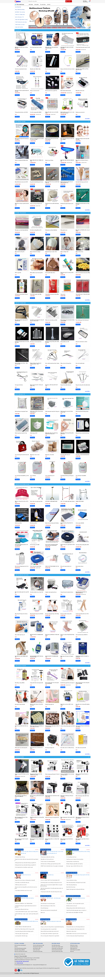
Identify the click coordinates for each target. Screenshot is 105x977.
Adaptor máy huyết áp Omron (51, 592)
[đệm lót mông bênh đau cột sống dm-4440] (22, 39)
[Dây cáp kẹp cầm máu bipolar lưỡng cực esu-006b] (67, 312)
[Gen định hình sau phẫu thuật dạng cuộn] (52, 195)
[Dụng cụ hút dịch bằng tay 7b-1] (52, 558)
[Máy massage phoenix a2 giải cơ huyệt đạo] (83, 766)
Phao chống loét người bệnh (35, 566)
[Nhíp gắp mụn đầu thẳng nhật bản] (22, 222)
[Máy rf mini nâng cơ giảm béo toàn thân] (22, 195)
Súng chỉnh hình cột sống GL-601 (36, 682)
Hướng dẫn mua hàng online (57, 948)
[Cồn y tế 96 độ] (37, 467)
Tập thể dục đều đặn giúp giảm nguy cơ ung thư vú (76, 910)
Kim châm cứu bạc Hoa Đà (81, 747)
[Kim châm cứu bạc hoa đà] (83, 739)
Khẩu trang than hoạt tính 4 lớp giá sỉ (52, 411)
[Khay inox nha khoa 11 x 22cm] (83, 333)
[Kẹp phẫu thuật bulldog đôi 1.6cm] (37, 174)
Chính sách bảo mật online (57, 949)
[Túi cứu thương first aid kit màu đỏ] (22, 446)
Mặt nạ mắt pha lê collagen (35, 251)
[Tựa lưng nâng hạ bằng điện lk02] (83, 536)
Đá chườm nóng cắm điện (20, 704)
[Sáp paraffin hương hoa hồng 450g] (52, 286)
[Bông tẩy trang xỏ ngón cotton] (52, 243)
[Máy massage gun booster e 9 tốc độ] (52, 766)
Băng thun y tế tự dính (49, 454)
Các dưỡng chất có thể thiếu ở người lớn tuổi (49, 933)
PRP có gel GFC (18, 272)
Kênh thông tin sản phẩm (75, 949)
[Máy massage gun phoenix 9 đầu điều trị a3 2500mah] (22, 809)
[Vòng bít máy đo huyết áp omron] (67, 584)
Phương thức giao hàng (37, 951)
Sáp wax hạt (63, 294)
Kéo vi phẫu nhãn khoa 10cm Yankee (52, 363)
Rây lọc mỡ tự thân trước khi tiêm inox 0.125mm (51, 139)
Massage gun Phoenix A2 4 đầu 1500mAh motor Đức (36, 774)
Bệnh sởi (74, 921)
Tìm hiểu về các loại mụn (26, 874)
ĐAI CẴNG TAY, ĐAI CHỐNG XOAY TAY (21, 656)
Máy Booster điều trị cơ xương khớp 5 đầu (37, 817)
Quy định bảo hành (74, 946)
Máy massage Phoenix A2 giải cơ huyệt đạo (82, 774)
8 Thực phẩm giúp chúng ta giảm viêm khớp (80, 874)
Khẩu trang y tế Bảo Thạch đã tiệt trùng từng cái (36, 412)
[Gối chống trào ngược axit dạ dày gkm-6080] (67, 39)
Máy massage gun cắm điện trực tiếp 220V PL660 (52, 796)
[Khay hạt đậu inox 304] (67, 333)
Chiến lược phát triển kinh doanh (21, 951)
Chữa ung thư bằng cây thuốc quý (21, 909)
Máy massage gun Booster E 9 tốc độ (52, 774)
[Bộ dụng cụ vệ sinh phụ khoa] (37, 333)
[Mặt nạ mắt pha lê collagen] (37, 243)
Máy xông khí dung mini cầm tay (21, 613)
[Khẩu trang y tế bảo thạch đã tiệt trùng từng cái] (37, 403)
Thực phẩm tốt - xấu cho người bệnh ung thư (75, 903)
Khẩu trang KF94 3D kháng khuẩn (82, 411)
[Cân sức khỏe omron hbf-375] (83, 626)
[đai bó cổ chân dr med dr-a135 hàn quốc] (67, 626)
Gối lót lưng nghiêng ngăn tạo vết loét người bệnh (21, 545)
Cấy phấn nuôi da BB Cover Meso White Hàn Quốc (82, 69)
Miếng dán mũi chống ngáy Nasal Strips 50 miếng (51, 47)
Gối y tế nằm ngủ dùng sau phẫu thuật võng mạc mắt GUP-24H (51, 545)
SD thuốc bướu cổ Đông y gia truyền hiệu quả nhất (50, 863)
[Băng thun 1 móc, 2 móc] (37, 446)
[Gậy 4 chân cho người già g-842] (37, 493)
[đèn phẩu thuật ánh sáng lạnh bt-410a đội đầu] (22, 312)
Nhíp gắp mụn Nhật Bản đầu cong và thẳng (83, 230)
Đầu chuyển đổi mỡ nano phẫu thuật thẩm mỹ (52, 182)
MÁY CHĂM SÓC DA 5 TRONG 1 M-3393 (36, 160)
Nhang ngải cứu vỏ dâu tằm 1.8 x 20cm (36, 748)
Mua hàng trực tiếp (36, 948)
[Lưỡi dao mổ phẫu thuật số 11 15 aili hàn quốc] (22, 333)
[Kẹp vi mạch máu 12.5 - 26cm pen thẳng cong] (37, 377)
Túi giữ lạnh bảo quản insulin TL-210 (83, 47)
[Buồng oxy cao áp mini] (83, 104)
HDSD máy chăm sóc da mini (20, 884)
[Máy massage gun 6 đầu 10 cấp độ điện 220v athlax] (22, 831)
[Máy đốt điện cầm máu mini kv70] (22, 174)
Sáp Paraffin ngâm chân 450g (35, 294)
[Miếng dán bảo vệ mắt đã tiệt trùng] (83, 425)
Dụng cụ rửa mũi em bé (34, 90)
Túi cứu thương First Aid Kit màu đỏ (22, 454)
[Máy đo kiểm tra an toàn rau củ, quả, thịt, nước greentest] (67, 104)
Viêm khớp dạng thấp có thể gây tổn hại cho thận (76, 882)
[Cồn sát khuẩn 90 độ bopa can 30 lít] (22, 467)
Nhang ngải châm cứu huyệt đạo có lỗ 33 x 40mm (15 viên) (37, 726)
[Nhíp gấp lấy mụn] (67, 222)
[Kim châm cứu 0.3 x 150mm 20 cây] (67, 739)
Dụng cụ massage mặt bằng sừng (21, 160)
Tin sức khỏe (43, 4)
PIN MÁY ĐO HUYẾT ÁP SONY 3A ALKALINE (82, 656)
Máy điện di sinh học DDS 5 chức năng (67, 704)
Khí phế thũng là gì (44, 908)
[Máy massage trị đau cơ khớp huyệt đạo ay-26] (37, 831)
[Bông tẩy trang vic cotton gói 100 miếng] (67, 264)
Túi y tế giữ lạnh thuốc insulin (36, 47)
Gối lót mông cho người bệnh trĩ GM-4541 (68, 545)
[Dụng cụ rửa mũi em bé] (37, 82)
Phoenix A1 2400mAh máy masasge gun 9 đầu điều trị (67, 774)
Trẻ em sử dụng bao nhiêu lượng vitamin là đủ (75, 929)
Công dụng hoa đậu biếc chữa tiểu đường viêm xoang (51, 891)
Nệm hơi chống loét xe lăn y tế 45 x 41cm (21, 501)
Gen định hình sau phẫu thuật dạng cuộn (52, 204)
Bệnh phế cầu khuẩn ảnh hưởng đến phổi (49, 910)
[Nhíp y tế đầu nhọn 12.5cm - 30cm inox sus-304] (22, 355)
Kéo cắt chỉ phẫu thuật (80, 363)
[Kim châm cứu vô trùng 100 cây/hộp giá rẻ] (83, 696)
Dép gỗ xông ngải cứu (49, 704)
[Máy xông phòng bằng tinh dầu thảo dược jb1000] (67, 130)
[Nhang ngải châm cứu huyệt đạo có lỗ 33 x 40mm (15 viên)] (37, 718)
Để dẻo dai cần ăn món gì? (72, 905)
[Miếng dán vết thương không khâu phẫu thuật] (67, 425)
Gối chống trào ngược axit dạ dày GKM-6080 (67, 47)
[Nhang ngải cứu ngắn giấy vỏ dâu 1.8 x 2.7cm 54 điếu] (52, 718)
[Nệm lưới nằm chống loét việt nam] (52, 515)
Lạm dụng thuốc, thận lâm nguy (21, 935)
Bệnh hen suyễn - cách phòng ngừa (54, 898)
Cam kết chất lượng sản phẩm (20, 948)
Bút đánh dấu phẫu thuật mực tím (67, 203)
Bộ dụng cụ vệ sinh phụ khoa (35, 341)
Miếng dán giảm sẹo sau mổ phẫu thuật (51, 112)
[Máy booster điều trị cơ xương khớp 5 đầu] (37, 809)
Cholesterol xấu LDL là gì (20, 856)
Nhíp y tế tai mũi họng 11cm (66, 363)
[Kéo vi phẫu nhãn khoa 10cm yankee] (52, 355)
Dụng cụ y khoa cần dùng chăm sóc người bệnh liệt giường (52, 926)
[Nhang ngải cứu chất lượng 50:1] (22, 739)
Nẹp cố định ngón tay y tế (20, 634)
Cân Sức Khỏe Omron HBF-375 (81, 634)
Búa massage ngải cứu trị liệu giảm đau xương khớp (52, 683)
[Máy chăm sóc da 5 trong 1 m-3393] (37, 152)
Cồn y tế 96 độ (33, 475)
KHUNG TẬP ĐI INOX (80, 501)
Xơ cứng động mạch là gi (71, 856)
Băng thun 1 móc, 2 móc (34, 454)
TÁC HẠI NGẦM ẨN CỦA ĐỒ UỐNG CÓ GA (29, 921)
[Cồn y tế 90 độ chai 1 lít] (52, 467)
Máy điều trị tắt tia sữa (80, 90)
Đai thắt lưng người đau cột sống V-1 (68, 682)
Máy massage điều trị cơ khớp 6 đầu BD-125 (52, 839)
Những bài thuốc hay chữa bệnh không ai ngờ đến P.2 (25, 862)
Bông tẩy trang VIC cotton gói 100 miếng (67, 273)
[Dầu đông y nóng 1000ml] (22, 674)
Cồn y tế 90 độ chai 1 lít (49, 475)
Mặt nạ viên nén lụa (79, 251)
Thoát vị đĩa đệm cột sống (72, 880)
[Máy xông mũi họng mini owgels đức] (67, 648)
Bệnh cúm (43, 912)
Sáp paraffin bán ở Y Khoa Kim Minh (83, 294)
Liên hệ (48, 4)
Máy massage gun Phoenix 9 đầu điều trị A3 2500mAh (21, 817)
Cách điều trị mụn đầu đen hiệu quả (22, 882)
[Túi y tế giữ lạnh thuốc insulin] (37, 39)
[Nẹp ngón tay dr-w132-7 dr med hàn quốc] (52, 626)
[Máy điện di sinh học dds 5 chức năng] (67, 696)
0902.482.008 (26, 961)
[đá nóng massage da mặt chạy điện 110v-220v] (83, 130)
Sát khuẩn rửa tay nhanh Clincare (21, 294)
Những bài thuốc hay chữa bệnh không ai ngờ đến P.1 (25, 864)
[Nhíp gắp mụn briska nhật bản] (52, 222)
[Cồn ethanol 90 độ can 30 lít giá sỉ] (67, 467)
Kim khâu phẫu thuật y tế (65, 454)
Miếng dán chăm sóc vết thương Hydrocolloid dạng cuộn (51, 433)
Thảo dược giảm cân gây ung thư (21, 933)
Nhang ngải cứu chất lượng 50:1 (21, 747)
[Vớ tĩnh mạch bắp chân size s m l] (83, 605)
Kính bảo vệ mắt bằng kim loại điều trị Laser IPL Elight (37, 139)
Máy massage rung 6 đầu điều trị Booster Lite (67, 839)
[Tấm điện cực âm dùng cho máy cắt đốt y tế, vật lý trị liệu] (37, 312)
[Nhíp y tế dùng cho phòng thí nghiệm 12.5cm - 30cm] (37, 355)
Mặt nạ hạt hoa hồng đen (19, 251)
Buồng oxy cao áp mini (80, 112)
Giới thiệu (31, 4)
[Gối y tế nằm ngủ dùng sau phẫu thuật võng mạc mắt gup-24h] (52, 536)
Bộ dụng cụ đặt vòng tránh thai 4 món (51, 385)
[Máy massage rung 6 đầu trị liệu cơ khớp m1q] (83, 831)
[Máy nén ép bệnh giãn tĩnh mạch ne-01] (22, 584)
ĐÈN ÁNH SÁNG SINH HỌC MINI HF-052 (67, 160)
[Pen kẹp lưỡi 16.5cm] (22, 377)
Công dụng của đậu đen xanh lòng (47, 856)
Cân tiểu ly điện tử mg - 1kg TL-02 (36, 592)
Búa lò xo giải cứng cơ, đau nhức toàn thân (36, 704)
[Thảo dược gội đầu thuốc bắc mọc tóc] (22, 718)
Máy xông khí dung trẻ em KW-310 (36, 613)
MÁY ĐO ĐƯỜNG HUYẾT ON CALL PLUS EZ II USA (36, 656)
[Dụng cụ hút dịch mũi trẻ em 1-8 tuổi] (67, 61)
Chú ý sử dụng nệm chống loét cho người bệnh (50, 935)
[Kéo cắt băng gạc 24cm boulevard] (83, 312)
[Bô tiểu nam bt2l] (22, 515)
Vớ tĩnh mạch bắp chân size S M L (82, 613)
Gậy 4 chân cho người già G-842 (36, 501)
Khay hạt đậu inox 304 (65, 341)
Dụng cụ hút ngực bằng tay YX (36, 203)
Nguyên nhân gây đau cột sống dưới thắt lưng (75, 889)
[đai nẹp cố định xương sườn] (67, 605)
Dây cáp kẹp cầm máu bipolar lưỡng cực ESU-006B (67, 320)
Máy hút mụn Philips (49, 160)
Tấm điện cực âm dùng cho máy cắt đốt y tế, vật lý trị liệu (37, 320)
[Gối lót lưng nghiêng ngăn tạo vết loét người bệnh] (22, 536)
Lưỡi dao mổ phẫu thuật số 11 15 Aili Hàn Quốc (22, 342)
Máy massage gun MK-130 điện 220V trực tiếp (37, 796)
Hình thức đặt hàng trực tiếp (38, 945)
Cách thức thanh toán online (57, 951)
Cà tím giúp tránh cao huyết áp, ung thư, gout (24, 867)
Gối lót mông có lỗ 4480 (34, 544)
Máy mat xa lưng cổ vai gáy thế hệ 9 (52, 817)
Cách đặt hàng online (56, 945)
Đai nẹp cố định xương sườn (66, 613)
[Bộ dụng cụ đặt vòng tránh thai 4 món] (52, 377)
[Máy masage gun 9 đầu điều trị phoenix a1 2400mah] (22, 787)
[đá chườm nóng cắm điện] (22, 696)
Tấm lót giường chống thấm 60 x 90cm (67, 523)
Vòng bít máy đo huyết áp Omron (67, 592)
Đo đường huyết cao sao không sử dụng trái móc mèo (51, 882)
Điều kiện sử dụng (73, 945)
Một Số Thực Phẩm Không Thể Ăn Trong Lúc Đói (24, 929)
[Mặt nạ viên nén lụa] (83, 243)
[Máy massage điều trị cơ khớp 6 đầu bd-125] (52, 831)
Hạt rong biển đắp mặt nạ (50, 272)
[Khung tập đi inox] (83, 493)
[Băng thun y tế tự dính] (52, 446)
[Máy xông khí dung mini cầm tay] (22, 605)
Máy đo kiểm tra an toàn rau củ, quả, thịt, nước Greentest (67, 112)
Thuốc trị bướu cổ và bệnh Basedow (48, 861)
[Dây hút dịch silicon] (83, 558)
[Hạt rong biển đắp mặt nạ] (52, 264)
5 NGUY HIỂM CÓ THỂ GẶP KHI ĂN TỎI (23, 926)
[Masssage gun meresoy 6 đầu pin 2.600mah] (67, 787)
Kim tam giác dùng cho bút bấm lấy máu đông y (82, 726)
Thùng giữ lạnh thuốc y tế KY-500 (21, 112)
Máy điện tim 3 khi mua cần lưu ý (47, 859)
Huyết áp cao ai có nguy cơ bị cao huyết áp (75, 859)
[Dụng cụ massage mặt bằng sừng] (22, 152)
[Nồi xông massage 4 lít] (52, 739)
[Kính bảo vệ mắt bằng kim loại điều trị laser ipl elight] (37, 130)
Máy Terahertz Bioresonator (66, 90)
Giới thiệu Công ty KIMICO (20, 949)
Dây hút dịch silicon (79, 566)
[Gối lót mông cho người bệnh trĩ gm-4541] (67, 536)
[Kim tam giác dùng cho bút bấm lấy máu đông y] (83, 718)
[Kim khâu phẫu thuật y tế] (67, 446)
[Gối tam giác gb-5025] (83, 515)
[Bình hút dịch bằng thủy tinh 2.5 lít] (22, 558)
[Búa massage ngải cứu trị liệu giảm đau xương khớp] (52, 674)
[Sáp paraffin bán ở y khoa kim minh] (83, 286)
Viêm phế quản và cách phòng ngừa (48, 903)
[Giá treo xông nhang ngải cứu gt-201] (67, 718)
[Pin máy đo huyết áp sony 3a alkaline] (83, 648)
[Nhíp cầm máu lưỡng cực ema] (52, 312)
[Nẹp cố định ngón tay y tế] (22, 626)
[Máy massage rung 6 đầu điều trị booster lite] (67, 831)
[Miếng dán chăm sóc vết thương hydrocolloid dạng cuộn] (52, 425)
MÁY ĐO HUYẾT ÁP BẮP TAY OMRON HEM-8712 (81, 592)
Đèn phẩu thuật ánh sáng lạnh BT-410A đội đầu (21, 320)
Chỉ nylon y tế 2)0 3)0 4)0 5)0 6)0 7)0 (82, 454)
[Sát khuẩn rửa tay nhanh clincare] (22, 286)
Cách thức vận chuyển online (57, 946)
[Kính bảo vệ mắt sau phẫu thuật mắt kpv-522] (22, 82)
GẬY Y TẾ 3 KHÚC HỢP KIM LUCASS (68, 501)
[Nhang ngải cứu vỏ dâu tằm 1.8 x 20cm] (37, 739)
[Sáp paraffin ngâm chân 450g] (37, 286)
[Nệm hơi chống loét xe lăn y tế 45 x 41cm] (22, 493)
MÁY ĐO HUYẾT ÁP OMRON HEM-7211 (51, 656)
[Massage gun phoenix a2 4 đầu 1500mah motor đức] (37, 766)
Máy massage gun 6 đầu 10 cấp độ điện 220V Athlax (21, 839)
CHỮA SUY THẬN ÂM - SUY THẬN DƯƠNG (23, 903)
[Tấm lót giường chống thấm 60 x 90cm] (67, 515)
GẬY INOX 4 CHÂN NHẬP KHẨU (51, 501)
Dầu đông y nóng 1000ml (19, 682)
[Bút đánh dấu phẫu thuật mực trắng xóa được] (83, 195)
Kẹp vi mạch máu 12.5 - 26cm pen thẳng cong (36, 385)
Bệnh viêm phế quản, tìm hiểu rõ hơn (48, 905)
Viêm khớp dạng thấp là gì (72, 884)
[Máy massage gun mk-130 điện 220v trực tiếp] (37, 787)
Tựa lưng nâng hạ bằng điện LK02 (82, 544)
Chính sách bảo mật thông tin (20, 945)
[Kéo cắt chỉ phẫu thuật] (83, 355)
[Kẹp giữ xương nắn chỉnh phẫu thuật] (83, 377)
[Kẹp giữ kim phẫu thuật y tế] (67, 377)
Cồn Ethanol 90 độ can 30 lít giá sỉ (67, 475)
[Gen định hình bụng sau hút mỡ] (83, 174)
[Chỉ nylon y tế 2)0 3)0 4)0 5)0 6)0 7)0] (83, 446)
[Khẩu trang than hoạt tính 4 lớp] (22, 425)
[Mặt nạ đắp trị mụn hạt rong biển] (37, 264)
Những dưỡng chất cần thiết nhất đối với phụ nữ (76, 908)
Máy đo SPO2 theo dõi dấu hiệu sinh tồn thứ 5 (50, 931)
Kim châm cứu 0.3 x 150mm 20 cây (67, 747)
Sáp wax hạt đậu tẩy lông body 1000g (83, 272)
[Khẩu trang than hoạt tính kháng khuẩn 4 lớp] (67, 403)
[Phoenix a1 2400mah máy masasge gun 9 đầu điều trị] (67, 766)
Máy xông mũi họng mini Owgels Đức (67, 656)
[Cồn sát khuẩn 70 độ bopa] (83, 467)
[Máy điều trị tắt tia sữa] (83, 82)
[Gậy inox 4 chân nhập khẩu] (52, 493)
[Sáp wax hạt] (67, 286)
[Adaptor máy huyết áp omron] (52, 584)
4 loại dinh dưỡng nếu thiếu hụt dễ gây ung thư (24, 931)
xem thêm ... (87, 118)
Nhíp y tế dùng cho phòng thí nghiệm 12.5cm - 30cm (35, 363)
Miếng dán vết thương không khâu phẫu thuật (67, 433)
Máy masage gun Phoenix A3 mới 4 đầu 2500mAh (82, 817)
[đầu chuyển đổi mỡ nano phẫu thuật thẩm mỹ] (52, 174)
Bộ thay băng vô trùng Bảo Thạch (21, 411)
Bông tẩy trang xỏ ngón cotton (51, 251)
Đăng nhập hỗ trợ (73, 948)
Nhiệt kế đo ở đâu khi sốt (71, 931)
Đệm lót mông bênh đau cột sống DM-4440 (21, 47)
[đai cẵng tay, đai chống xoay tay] (22, 648)
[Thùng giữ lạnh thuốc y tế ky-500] (22, 104)
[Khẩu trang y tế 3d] (37, 425)
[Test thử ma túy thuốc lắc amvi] (22, 61)
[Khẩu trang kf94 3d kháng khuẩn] (83, 403)
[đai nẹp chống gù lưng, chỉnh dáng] (52, 605)
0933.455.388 (19, 961)
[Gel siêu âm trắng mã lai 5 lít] (37, 222)
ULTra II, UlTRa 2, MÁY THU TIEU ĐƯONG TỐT (50, 880)
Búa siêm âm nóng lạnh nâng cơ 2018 (82, 160)
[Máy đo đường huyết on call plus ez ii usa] (37, 648)
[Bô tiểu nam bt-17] (37, 515)
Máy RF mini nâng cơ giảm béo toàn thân (22, 204)
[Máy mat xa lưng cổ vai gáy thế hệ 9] (52, 809)
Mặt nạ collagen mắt (64, 251)
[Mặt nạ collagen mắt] (67, 243)
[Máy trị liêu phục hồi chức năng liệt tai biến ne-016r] (83, 674)
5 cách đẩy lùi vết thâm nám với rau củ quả (23, 890)
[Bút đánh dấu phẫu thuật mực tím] (67, 195)
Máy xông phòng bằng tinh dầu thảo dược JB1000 (67, 139)
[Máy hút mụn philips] (52, 152)
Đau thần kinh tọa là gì (71, 887)
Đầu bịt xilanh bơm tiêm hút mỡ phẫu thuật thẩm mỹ (67, 182)
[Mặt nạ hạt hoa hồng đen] (22, 243)
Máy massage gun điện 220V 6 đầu (82, 795)
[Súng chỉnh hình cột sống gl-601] (37, 674)
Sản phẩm (36, 4)
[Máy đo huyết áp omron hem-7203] (37, 626)
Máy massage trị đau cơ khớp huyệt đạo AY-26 (37, 839)
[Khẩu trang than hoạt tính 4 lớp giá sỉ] (52, 403)
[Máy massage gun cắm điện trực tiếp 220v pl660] (52, 787)
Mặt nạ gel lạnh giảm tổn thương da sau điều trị (22, 139)
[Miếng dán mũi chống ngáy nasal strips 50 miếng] (52, 39)
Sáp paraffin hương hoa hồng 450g (52, 294)
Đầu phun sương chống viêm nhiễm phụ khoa (52, 342)
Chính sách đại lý (36, 949)
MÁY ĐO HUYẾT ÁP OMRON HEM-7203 (36, 635)
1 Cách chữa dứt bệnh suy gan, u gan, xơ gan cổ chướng (26, 911)
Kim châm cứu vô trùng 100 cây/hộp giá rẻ (82, 704)
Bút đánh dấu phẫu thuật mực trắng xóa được (82, 204)
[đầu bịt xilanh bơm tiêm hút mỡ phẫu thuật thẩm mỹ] (67, 174)
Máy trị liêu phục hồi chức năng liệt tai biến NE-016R (82, 683)
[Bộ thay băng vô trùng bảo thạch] (22, 403)
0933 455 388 (20, 963)
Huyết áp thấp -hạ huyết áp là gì (73, 861)
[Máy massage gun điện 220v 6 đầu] (83, 787)
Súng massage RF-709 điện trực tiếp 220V (22, 774)
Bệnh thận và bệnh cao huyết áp (27, 898)
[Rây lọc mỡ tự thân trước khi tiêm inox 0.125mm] (52, 130)
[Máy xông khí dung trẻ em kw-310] (37, 605)
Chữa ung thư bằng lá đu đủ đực (78, 898)
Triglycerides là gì (50, 874)
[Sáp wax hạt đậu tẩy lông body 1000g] (83, 264)
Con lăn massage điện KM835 (35, 112)
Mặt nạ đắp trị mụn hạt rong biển (36, 272)
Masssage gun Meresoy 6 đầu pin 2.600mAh (67, 796)
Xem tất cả (36, 849)
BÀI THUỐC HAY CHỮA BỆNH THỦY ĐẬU (75, 912)
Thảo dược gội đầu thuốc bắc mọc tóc (21, 726)
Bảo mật (72, 951)
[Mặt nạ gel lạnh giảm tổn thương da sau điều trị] (22, 130)
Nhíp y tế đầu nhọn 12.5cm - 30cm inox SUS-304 (21, 363)
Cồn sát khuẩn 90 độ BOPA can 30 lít (22, 475)
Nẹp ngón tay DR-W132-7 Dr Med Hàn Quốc (52, 635)
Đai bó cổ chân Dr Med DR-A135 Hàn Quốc (67, 635)
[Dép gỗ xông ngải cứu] (52, 696)
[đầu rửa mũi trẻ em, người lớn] (52, 82)
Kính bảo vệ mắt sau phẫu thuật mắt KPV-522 (22, 91)
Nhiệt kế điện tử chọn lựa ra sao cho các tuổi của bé (77, 933)
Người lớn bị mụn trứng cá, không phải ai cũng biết (25, 880)
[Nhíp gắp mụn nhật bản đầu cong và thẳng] (83, 222)
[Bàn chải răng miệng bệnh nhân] (52, 61)
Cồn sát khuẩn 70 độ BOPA (81, 475)
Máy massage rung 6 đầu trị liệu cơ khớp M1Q (82, 839)
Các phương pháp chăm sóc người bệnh (49, 929)
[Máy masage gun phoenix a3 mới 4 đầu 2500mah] (83, 809)
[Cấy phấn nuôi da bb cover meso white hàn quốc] (83, 61)
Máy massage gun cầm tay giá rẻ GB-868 (68, 817)
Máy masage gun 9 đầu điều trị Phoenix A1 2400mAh (21, 796)
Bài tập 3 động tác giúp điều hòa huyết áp (75, 863)
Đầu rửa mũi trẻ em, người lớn (51, 90)
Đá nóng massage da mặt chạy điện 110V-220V (82, 139)
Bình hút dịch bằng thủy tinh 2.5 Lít (21, 566)
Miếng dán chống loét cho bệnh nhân (54, 921)
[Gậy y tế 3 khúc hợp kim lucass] (67, 493)
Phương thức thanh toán (38, 946)
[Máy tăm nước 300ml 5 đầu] (37, 61)
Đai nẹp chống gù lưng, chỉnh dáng (52, 613)
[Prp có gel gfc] (22, 264)
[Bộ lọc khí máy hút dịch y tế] (67, 558)
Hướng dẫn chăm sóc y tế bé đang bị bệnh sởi (75, 926)
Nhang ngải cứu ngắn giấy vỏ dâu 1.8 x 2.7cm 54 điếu (52, 726)
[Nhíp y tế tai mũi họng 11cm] (67, 355)
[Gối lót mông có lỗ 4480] (37, 536)
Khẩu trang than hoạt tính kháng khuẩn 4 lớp (67, 412)
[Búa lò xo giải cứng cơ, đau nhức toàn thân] (37, 696)
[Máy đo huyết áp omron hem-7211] (52, 648)
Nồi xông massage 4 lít (49, 747)
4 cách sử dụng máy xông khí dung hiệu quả (75, 935)
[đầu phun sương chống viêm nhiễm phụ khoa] (52, 333)
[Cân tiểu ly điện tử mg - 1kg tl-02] (37, 584)
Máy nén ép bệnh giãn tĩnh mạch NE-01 (22, 592)
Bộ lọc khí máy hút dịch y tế (66, 566)
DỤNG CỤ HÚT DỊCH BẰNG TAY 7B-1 (52, 566)
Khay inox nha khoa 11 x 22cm (81, 341)
